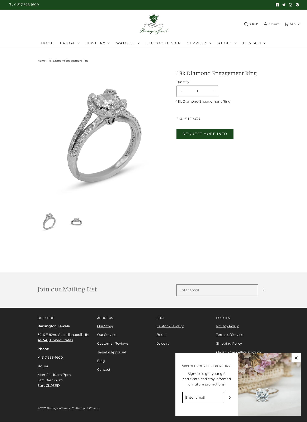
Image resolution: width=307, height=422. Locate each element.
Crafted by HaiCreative (86, 408)
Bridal (161, 335)
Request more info (205, 134)
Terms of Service (229, 335)
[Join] (263, 290)
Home (47, 43)
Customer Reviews (113, 343)
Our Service (106, 335)
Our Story (105, 326)
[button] (49, 221)
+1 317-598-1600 (26, 5)
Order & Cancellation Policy (238, 352)
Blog (101, 361)
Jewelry (163, 343)
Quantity (182, 82)
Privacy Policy (227, 326)
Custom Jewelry (170, 326)
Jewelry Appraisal (111, 352)
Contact (103, 370)
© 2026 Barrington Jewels (54, 408)
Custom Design (164, 43)
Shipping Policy (229, 343)
